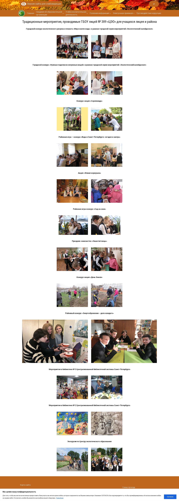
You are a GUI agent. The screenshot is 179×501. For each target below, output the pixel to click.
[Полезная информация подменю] (110, 13)
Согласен (170, 497)
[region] (89, 495)
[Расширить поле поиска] (154, 4)
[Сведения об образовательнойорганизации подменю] (63, 13)
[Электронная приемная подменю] (133, 13)
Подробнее (59, 498)
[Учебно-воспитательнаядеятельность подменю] (87, 13)
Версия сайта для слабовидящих (43, 3)
